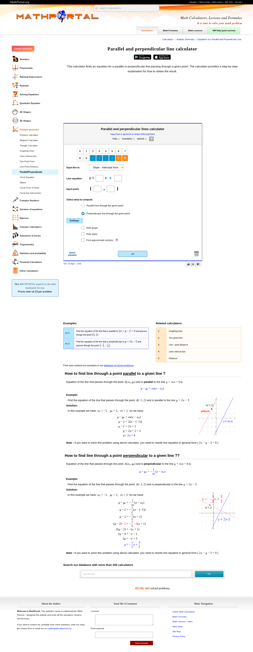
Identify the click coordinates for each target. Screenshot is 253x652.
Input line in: (73, 167)
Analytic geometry (29, 129)
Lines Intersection (28, 156)
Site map (238, 2)
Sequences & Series (30, 235)
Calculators (193, 2)
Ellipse (23, 182)
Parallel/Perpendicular (31, 172)
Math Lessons (217, 2)
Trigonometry (27, 244)
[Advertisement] (152, 98)
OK (132, 254)
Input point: (72, 189)
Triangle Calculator (28, 145)
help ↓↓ (116, 138)
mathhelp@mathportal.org (59, 628)
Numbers (24, 59)
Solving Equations (29, 94)
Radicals (24, 85)
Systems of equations (31, 209)
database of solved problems (119, 365)
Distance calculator (29, 135)
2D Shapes (25, 112)
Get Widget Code (72, 264)
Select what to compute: (79, 199)
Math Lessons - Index (182, 621)
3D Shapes (25, 121)
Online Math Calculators (183, 612)
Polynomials (26, 68)
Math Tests (229, 2)
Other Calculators (29, 271)
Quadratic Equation (30, 103)
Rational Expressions (31, 77)
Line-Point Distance (29, 166)
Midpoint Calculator (29, 140)
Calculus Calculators (31, 227)
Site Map (176, 631)
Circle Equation (27, 177)
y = (91, 177)
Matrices (24, 218)
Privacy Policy (178, 636)
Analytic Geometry (185, 39)
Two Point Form (27, 161)
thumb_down (197, 264)
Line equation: (74, 178)
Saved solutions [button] (23, 48)
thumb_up (188, 264)
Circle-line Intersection (30, 193)
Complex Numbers (29, 200)
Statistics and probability (33, 253)
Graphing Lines (27, 151)
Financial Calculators (31, 262)
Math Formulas (204, 2)
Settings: (75, 220)
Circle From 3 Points (29, 188)
